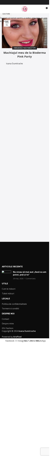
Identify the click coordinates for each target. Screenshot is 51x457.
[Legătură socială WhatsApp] (32, 2)
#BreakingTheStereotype (24, 48)
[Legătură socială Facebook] (17, 2)
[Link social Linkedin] (35, 62)
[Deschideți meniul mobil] (3, 9)
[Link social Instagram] (23, 2)
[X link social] (20, 2)
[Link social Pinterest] (29, 2)
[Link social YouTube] (26, 2)
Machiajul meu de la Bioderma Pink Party (24, 54)
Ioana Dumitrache (14, 63)
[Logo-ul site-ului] (24, 8)
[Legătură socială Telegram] (40, 62)
